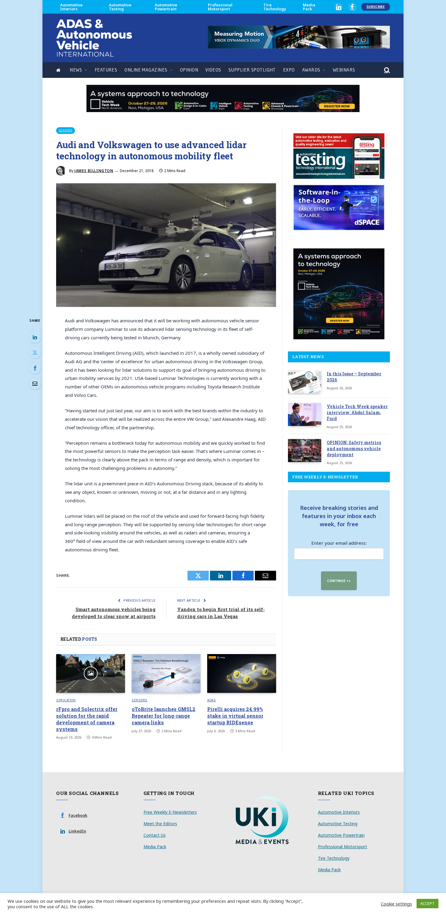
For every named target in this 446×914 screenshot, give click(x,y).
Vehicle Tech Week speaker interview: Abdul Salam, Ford (357, 412)
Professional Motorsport (220, 7)
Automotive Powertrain (166, 7)
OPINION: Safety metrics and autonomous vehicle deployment (354, 448)
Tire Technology (274, 7)
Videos (213, 70)
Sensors (66, 130)
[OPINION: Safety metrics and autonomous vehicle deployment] (304, 450)
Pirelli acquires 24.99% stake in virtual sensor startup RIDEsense (235, 716)
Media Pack (309, 7)
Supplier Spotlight (252, 70)
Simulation (66, 700)
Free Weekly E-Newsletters (170, 812)
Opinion (189, 70)
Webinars (344, 70)
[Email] (35, 383)
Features (106, 70)
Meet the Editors (160, 823)
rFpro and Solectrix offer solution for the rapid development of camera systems (86, 719)
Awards (311, 70)
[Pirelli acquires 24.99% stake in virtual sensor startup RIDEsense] (241, 673)
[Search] (386, 70)
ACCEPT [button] (427, 903)
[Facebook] (35, 368)
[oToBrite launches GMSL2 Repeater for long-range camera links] (166, 673)
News (76, 70)
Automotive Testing (120, 7)
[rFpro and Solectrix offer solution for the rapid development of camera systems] (90, 673)
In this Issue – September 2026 (354, 377)
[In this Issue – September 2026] (304, 381)
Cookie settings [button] (396, 903)
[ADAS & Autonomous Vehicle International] (94, 38)
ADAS (211, 700)
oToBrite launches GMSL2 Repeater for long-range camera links (163, 716)
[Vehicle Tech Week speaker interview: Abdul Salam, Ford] (304, 414)
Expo (289, 70)
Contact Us (155, 835)
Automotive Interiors (71, 7)
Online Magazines (145, 70)
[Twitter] (35, 352)
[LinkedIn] (35, 337)
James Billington (93, 170)
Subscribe (376, 7)
